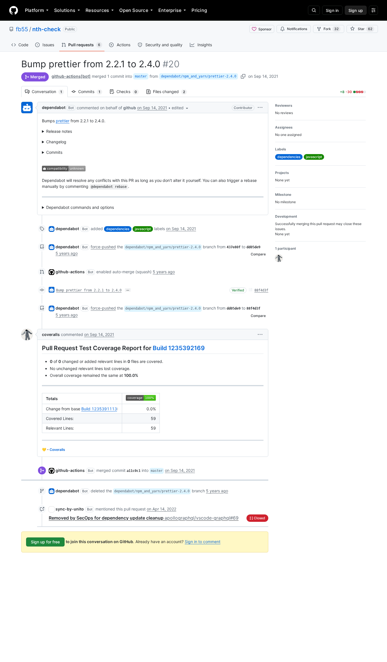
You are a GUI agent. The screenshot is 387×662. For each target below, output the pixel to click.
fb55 (22, 29)
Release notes (59, 131)
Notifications (297, 29)
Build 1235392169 (179, 348)
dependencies (117, 229)
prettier (62, 120)
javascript (143, 229)
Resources (97, 10)
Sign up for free (45, 541)
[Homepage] (13, 10)
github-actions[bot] (71, 76)
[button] (180, 108)
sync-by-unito (70, 509)
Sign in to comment (202, 541)
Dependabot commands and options (80, 207)
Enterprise (169, 10)
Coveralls (57, 449)
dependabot (53, 107)
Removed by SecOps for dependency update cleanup (144, 518)
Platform (34, 10)
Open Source (133, 10)
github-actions (70, 271)
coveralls (51, 334)
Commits (92, 91)
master (141, 76)
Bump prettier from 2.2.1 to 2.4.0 (89, 290)
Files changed (172, 91)
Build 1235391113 (99, 408)
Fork (331, 29)
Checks (129, 91)
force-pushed (103, 246)
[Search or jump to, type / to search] (314, 10)
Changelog (56, 141)
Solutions (64, 10)
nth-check (46, 29)
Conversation (50, 91)
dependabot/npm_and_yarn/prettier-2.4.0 (198, 76)
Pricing (199, 10)
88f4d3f (261, 290)
